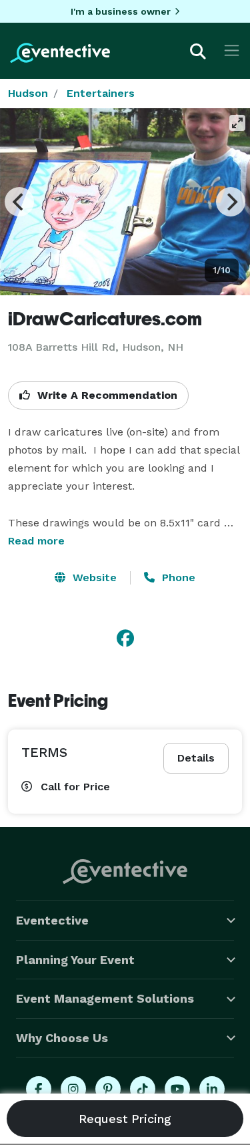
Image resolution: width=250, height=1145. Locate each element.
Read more (36, 540)
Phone (177, 577)
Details (196, 758)
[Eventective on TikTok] (142, 1089)
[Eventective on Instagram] (73, 1089)
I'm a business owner (121, 11)
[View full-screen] (237, 123)
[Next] (230, 201)
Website (93, 577)
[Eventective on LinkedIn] (212, 1089)
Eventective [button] (52, 920)
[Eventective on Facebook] (38, 1089)
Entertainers (101, 93)
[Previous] (19, 201)
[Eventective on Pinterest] (108, 1089)
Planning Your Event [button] (75, 960)
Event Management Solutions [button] (105, 998)
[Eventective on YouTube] (177, 1089)
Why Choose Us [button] (62, 1038)
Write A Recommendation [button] (105, 395)
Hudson (28, 93)
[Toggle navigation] (232, 50)
